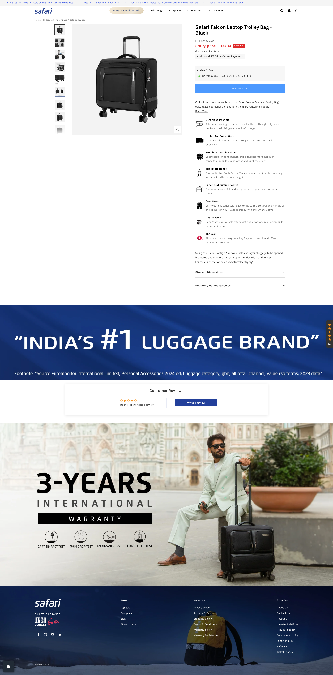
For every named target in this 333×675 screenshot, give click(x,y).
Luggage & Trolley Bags (55, 20)
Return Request (286, 629)
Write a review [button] (196, 402)
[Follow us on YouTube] (52, 634)
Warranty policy (203, 629)
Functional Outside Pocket (222, 185)
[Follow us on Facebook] (38, 634)
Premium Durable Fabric (221, 152)
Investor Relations (287, 624)
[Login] (289, 10)
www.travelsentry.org (240, 262)
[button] (329, 334)
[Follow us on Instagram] (45, 634)
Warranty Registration (206, 635)
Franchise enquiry (287, 635)
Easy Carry (212, 201)
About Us (282, 607)
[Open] (8, 666)
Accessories (194, 10)
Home (38, 20)
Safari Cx (282, 646)
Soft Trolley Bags (78, 20)
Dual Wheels (213, 217)
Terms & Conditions (205, 624)
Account (282, 618)
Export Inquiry (285, 640)
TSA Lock (211, 233)
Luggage (125, 607)
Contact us (283, 613)
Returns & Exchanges (207, 613)
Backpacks (175, 10)
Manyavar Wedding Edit (126, 10)
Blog (123, 618)
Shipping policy (203, 618)
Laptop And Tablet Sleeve (221, 136)
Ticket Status (285, 651)
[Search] (281, 10)
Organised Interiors (217, 119)
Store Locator (128, 624)
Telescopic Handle (217, 168)
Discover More (215, 10)
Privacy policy (202, 607)
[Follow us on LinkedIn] (59, 634)
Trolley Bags (156, 10)
